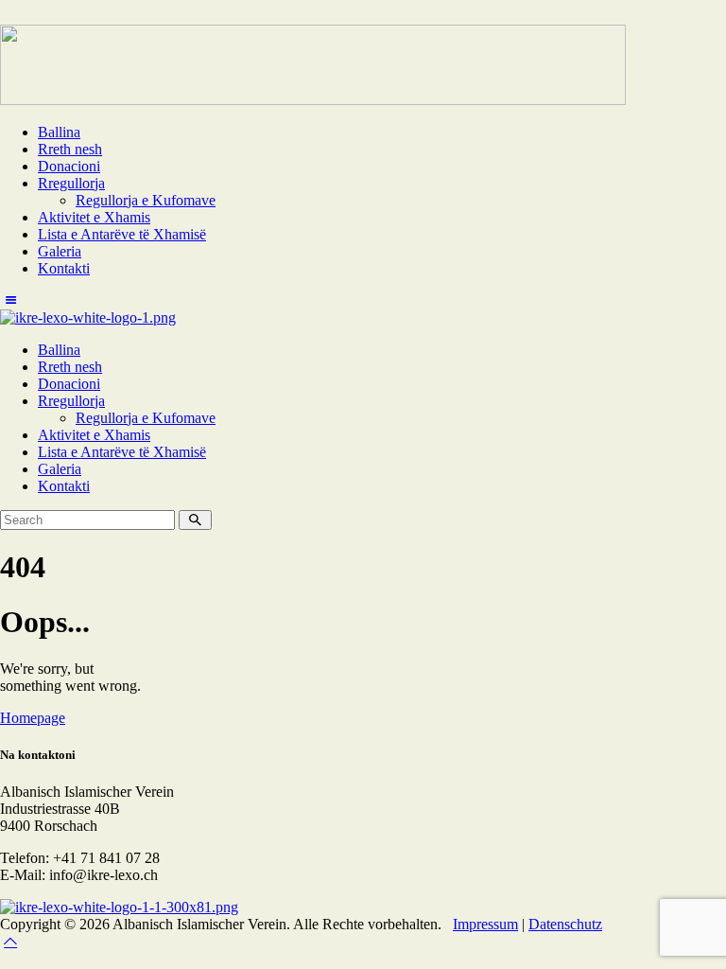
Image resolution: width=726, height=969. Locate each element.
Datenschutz (565, 924)
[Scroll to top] (10, 941)
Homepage (32, 718)
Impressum (485, 924)
